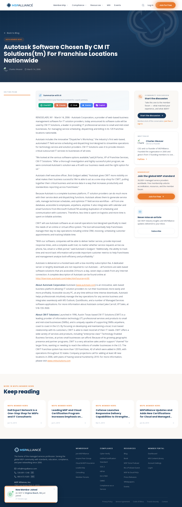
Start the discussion (150, 115)
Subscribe (156, 231)
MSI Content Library (156, 458)
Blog (125, 453)
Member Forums (82, 477)
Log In (150, 5)
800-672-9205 (25, 476)
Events (117, 5)
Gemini (88, 105)
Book (126, 458)
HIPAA (102, 471)
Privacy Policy (107, 502)
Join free (167, 121)
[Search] (143, 5)
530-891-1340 (25, 472)
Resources (95, 5)
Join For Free (165, 5)
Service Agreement (123, 502)
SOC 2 (102, 466)
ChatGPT (47, 105)
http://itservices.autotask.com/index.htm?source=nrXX (62, 278)
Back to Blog (13, 33)
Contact (165, 502)
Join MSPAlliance (82, 453)
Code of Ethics (138, 502)
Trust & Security (153, 502)
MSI (108, 5)
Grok (75, 105)
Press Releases (130, 477)
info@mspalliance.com (27, 468)
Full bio (141, 159)
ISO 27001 (104, 476)
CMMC (102, 480)
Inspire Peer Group (83, 458)
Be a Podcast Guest (132, 468)
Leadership (80, 468)
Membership (59, 5)
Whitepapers (129, 482)
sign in (140, 124)
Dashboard (152, 453)
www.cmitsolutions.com (58, 360)
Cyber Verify (105, 453)
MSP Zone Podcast (131, 463)
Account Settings (154, 463)
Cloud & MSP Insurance (85, 463)
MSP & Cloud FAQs (131, 472)
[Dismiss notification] (54, 489)
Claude (62, 105)
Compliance (78, 5)
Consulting (80, 472)
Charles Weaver (16, 69)
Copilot (102, 105)
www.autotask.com (85, 284)
